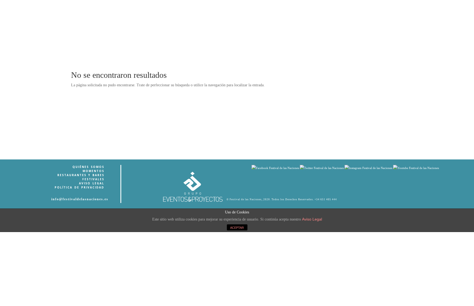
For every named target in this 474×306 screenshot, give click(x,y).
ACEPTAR (237, 227)
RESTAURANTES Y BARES (80, 175)
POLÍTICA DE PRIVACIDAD (79, 187)
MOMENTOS (93, 171)
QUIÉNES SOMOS (88, 167)
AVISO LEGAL (91, 183)
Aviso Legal (312, 219)
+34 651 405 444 (326, 199)
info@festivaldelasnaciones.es (79, 199)
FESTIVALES (93, 179)
